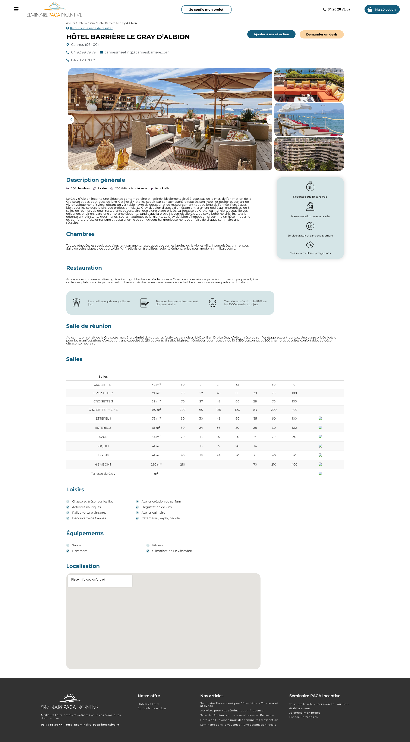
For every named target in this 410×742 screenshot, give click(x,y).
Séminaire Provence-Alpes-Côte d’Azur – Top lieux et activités (239, 704)
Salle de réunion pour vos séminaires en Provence (237, 715)
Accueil (70, 23)
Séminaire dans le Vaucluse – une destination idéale (238, 724)
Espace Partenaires (303, 716)
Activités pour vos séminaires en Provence (232, 710)
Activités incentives (152, 708)
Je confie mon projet (304, 712)
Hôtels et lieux (148, 704)
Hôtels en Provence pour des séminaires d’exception (239, 719)
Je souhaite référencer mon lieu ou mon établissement (319, 706)
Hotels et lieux (86, 23)
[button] (71, 119)
